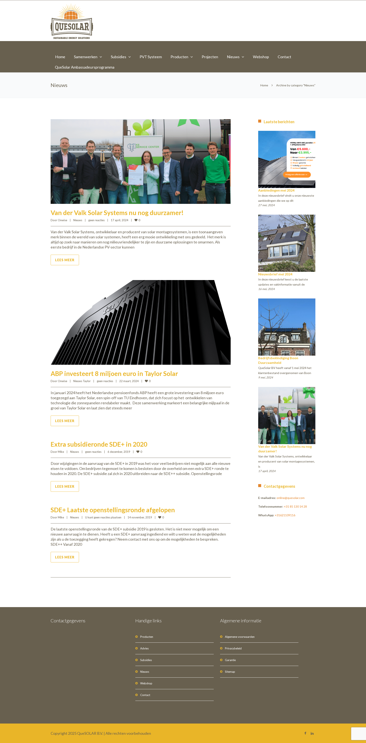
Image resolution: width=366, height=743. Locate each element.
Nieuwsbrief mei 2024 (275, 274)
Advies (144, 648)
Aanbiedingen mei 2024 (276, 190)
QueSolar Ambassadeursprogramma (84, 67)
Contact (284, 56)
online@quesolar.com (291, 498)
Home (60, 56)
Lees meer (65, 260)
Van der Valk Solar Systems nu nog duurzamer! (117, 212)
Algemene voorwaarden (240, 636)
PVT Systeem (151, 56)
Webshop (261, 56)
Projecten (210, 56)
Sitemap (230, 671)
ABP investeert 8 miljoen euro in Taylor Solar (114, 373)
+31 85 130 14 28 (295, 506)
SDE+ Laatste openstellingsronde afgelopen (113, 510)
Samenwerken (85, 56)
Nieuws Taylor (82, 381)
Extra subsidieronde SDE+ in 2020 (99, 444)
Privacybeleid (233, 648)
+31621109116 (285, 515)
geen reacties (96, 220)
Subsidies (118, 56)
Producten (179, 56)
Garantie (230, 660)
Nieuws (233, 56)
